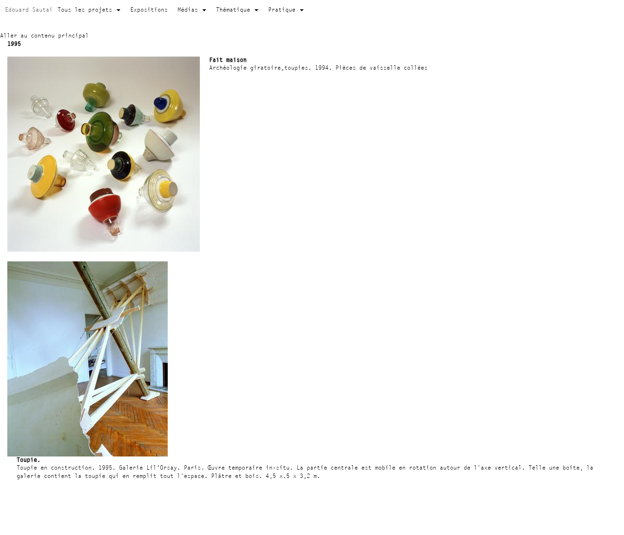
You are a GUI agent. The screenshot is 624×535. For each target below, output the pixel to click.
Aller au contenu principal (44, 35)
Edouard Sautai (29, 9)
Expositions (149, 9)
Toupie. (28, 459)
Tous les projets (87, 9)
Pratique (283, 9)
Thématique (235, 9)
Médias (189, 9)
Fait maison (228, 59)
